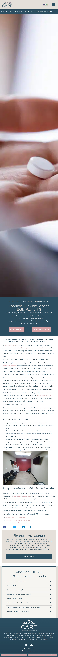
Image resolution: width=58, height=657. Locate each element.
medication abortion (9, 366)
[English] (44, 4)
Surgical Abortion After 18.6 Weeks (17, 523)
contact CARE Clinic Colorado (21, 496)
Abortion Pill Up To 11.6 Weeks (15, 517)
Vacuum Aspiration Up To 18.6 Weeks (18, 520)
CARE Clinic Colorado (11, 345)
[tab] (29, 581)
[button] (7, 527)
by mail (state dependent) (44, 395)
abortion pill (24, 348)
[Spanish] (47, 4)
